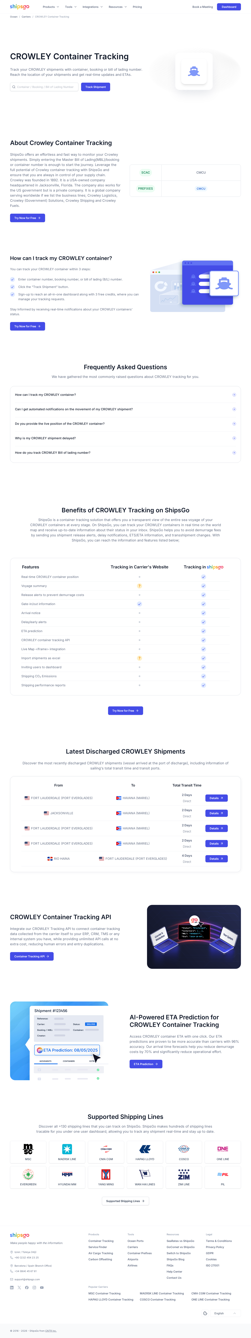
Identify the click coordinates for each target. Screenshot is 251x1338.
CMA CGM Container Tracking (211, 1293)
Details (214, 798)
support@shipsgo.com (27, 1279)
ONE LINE (223, 1159)
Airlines (132, 1265)
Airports (133, 1259)
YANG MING (106, 1184)
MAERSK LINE (67, 1159)
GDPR (209, 1253)
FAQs (170, 1265)
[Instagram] (34, 1287)
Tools (68, 7)
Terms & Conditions (219, 1241)
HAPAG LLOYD (145, 1159)
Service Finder (97, 1247)
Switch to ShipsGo (179, 1253)
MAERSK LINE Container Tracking (162, 1293)
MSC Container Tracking (104, 1293)
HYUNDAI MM (67, 1184)
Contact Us (174, 1277)
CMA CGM (106, 1159)
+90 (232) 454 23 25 (27, 1257)
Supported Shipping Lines (123, 1201)
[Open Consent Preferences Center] (205, 1313)
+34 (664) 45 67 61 (26, 1271)
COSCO (184, 1159)
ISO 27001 (212, 1265)
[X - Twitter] (19, 1287)
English (219, 1313)
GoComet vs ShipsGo (181, 1247)
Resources (116, 7)
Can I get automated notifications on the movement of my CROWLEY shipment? (74, 409)
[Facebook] (27, 1287)
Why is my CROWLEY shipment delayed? (45, 438)
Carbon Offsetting (100, 1259)
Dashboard (229, 7)
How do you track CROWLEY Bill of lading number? (52, 452)
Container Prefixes (140, 1253)
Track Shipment (95, 87)
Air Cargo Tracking (100, 1253)
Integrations (91, 7)
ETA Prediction (143, 1064)
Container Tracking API (29, 956)
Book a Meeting (202, 6)
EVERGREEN (28, 1184)
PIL (223, 1184)
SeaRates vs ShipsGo (180, 1241)
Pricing (137, 7)
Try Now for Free (25, 218)
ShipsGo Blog (175, 1259)
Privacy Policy (215, 1247)
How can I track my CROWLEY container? (45, 394)
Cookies (211, 1259)
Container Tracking (101, 1241)
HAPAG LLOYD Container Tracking (110, 1299)
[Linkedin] (11, 1287)
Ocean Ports (136, 1241)
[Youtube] (42, 1287)
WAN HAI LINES (145, 1184)
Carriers (133, 1247)
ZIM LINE (184, 1184)
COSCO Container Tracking (158, 1299)
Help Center (174, 1271)
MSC (28, 1159)
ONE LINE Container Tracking (210, 1299)
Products (49, 7)
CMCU (201, 188)
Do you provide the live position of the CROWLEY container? (60, 423)
